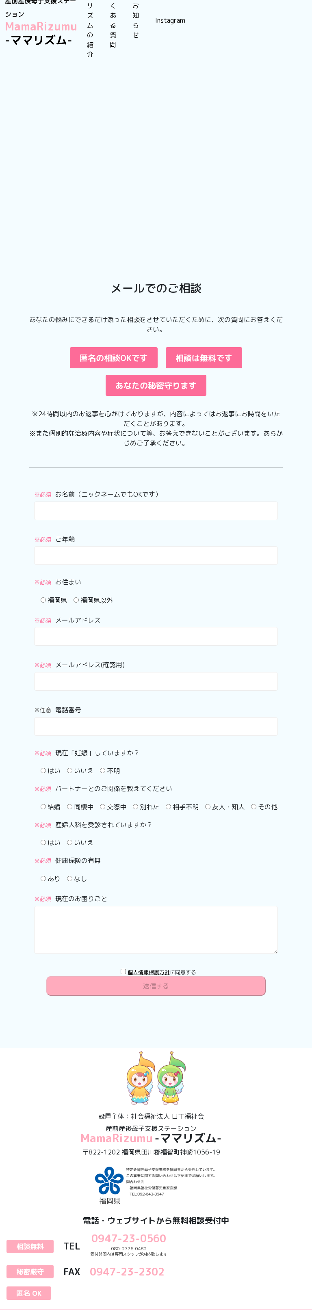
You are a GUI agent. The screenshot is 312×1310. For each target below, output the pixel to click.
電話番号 (57, 709)
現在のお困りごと (70, 898)
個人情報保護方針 (149, 972)
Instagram (170, 20)
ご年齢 (54, 539)
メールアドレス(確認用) (79, 664)
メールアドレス (67, 620)
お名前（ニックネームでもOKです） (98, 494)
